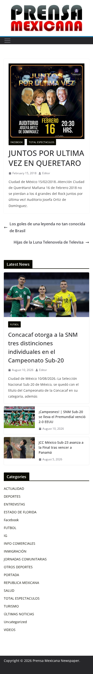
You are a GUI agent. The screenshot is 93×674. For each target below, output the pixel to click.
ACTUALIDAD (14, 488)
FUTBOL (14, 324)
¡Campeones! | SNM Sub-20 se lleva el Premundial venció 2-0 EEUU (62, 416)
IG (5, 535)
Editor (46, 173)
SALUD (9, 590)
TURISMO (11, 606)
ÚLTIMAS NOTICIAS (19, 614)
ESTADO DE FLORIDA (20, 512)
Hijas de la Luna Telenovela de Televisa (48, 242)
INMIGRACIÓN (15, 551)
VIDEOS (10, 629)
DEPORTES (12, 496)
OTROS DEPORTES (18, 567)
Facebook (16, 142)
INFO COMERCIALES (19, 543)
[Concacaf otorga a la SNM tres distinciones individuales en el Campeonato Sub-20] (46, 294)
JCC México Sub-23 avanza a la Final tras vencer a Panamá (61, 447)
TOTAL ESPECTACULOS (41, 142)
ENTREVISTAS (14, 504)
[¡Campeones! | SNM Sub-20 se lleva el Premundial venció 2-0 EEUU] (19, 420)
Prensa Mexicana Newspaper (56, 660)
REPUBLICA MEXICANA (21, 582)
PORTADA (11, 575)
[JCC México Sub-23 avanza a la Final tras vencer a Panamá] (19, 451)
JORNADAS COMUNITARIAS (25, 559)
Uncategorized (15, 622)
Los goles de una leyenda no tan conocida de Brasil (47, 227)
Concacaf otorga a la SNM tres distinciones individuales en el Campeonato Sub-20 (43, 347)
